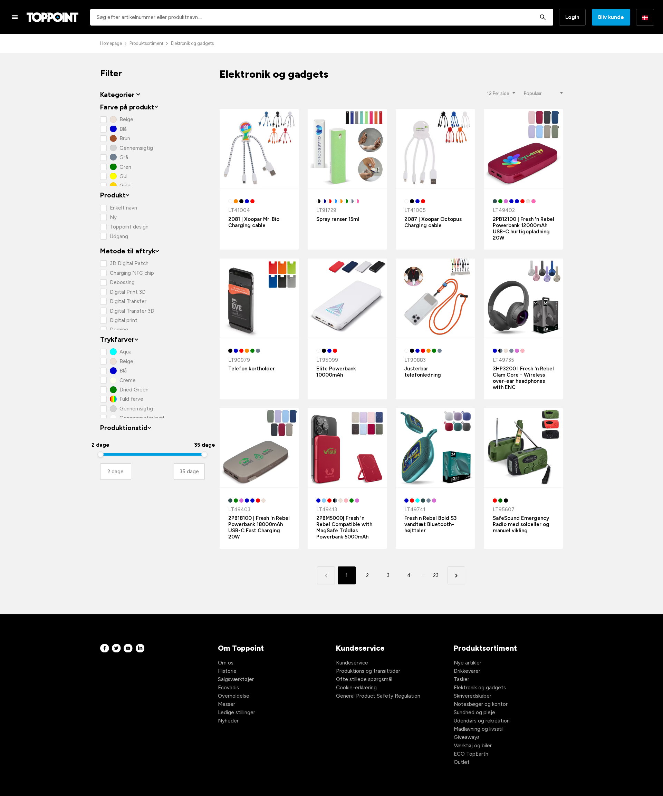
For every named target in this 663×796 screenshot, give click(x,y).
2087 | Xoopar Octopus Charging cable (433, 222)
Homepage (111, 43)
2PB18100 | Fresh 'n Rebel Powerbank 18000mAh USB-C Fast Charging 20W (259, 527)
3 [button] (388, 575)
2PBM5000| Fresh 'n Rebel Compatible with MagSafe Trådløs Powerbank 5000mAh (344, 527)
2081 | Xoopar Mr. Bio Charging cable (253, 222)
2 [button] (367, 575)
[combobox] (321, 17)
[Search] (542, 17)
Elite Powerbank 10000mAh (336, 372)
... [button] (422, 575)
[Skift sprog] (645, 17)
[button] (456, 575)
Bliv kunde (611, 17)
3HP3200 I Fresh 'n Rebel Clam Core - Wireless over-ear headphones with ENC (523, 378)
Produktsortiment (146, 43)
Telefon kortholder (251, 369)
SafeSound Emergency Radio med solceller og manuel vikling (521, 524)
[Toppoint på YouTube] (128, 648)
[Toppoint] (52, 17)
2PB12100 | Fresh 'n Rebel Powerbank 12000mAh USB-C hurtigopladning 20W (523, 228)
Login (572, 17)
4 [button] (409, 575)
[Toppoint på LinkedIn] (140, 648)
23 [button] (436, 575)
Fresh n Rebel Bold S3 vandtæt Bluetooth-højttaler (430, 524)
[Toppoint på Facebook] (104, 648)
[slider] (100, 454)
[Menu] (15, 17)
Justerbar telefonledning (422, 372)
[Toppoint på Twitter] (116, 648)
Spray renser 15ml (337, 219)
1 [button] (347, 575)
